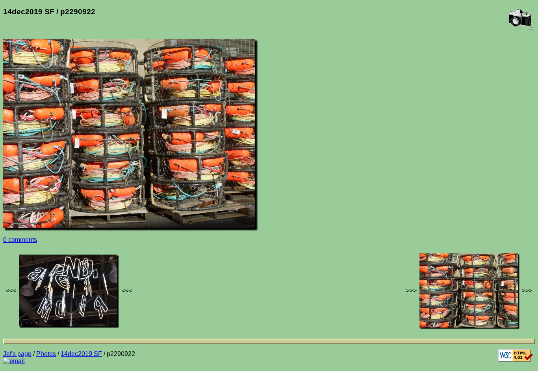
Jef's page (17, 353)
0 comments (20, 239)
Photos (46, 353)
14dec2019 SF (81, 353)
